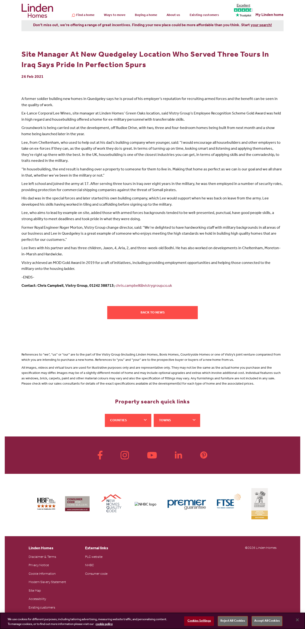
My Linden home (269, 15)
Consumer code (96, 574)
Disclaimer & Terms (42, 557)
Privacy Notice (39, 565)
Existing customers (204, 15)
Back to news (153, 313)
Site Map (35, 591)
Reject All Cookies (232, 621)
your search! (261, 25)
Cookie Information (42, 574)
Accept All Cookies (267, 621)
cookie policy (104, 624)
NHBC (89, 565)
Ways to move (114, 15)
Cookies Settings (199, 621)
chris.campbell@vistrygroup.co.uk (144, 286)
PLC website (93, 557)
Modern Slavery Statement (47, 582)
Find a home (85, 15)
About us (173, 15)
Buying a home (146, 15)
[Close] (297, 620)
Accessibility (37, 599)
